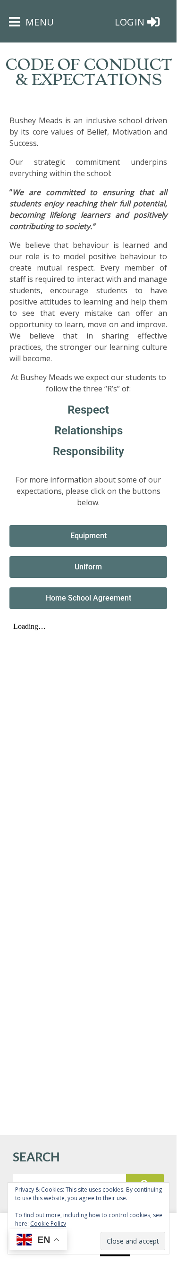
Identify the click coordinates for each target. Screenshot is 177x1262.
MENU (38, 22)
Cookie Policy (48, 1224)
